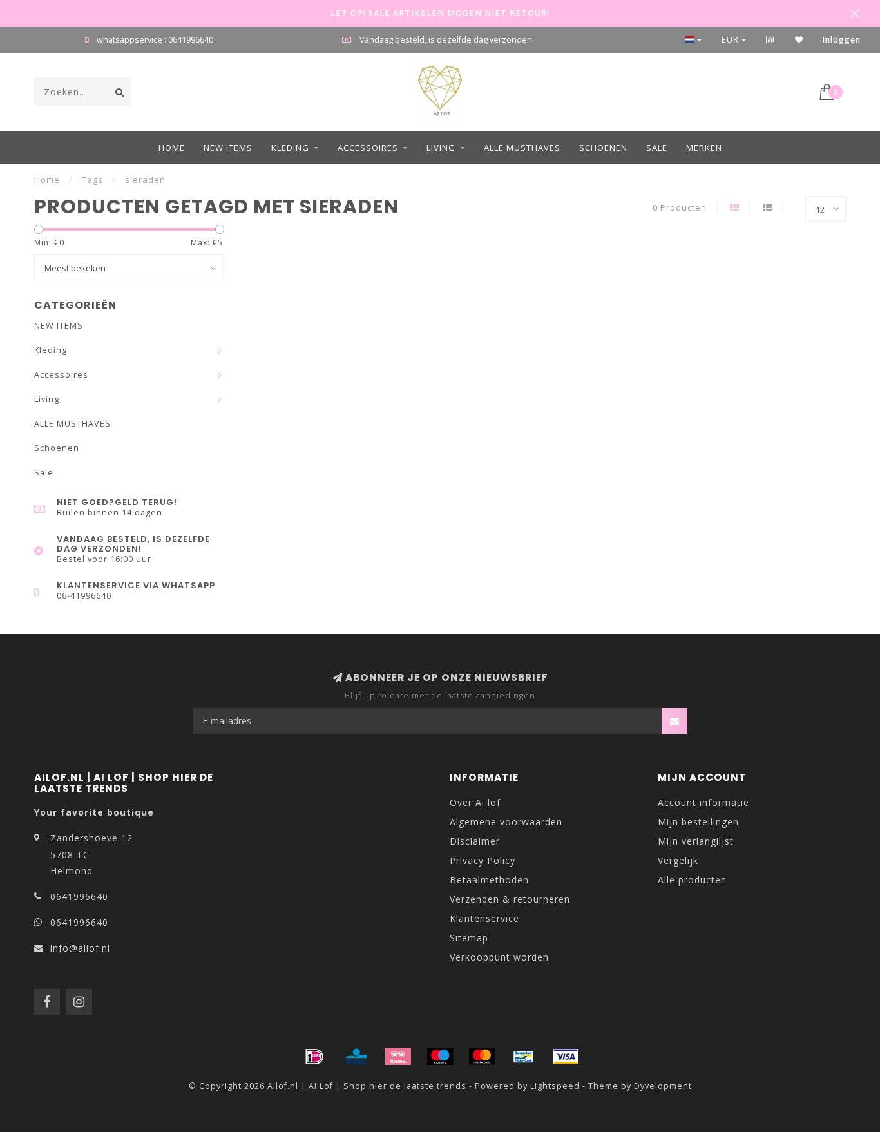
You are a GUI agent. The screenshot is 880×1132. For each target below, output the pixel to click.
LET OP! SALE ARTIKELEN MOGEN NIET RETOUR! (440, 13)
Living (440, 147)
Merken (704, 147)
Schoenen (603, 147)
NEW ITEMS (228, 147)
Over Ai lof (475, 802)
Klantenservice (484, 918)
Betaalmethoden (489, 880)
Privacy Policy (482, 860)
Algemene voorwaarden (506, 822)
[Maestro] (440, 1056)
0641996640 (79, 896)
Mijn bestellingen (698, 822)
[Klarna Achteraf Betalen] (398, 1056)
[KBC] (356, 1056)
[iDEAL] (314, 1056)
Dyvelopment (663, 1085)
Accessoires (368, 147)
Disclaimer (475, 841)
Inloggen (842, 39)
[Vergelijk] (771, 39)
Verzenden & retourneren (510, 899)
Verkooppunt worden (499, 957)
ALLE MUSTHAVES (522, 147)
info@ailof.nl (80, 948)
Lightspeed (555, 1085)
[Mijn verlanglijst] (799, 39)
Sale (656, 147)
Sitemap (469, 938)
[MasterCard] (482, 1056)
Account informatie (703, 802)
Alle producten (692, 880)
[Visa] (566, 1056)
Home (171, 147)
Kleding (290, 147)
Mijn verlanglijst (696, 841)
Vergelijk (678, 860)
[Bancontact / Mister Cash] (524, 1056)
